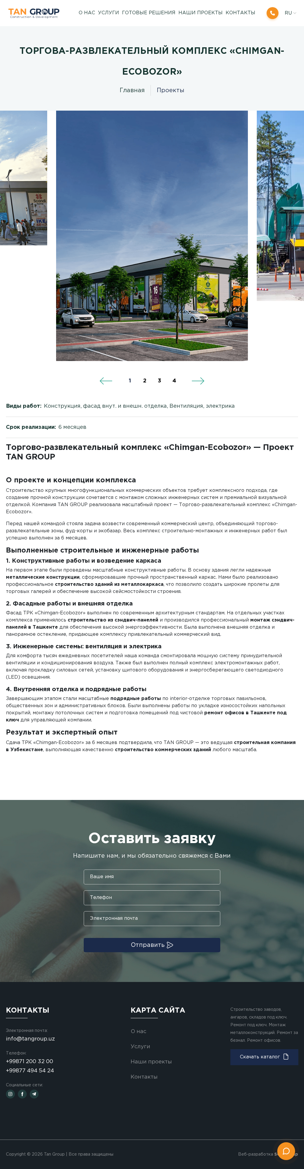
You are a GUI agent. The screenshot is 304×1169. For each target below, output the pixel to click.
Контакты (240, 13)
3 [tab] (159, 381)
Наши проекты (200, 13)
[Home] (36, 13)
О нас (87, 13)
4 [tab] (174, 381)
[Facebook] (22, 1094)
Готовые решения (148, 13)
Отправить (147, 945)
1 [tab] (130, 381)
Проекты (170, 90)
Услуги (140, 1046)
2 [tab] (144, 381)
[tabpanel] (152, 236)
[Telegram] (34, 1094)
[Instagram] (10, 1094)
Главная (132, 90)
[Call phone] (272, 13)
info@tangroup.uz (30, 1039)
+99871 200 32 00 (29, 1061)
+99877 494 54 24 (30, 1070)
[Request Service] (286, 1151)
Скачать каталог (260, 1057)
